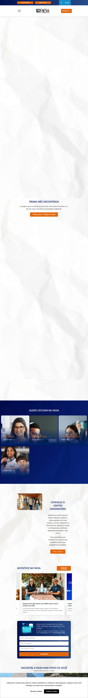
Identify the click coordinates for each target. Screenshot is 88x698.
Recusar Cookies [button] (36, 691)
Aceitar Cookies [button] (51, 691)
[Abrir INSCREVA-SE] (70, 11)
